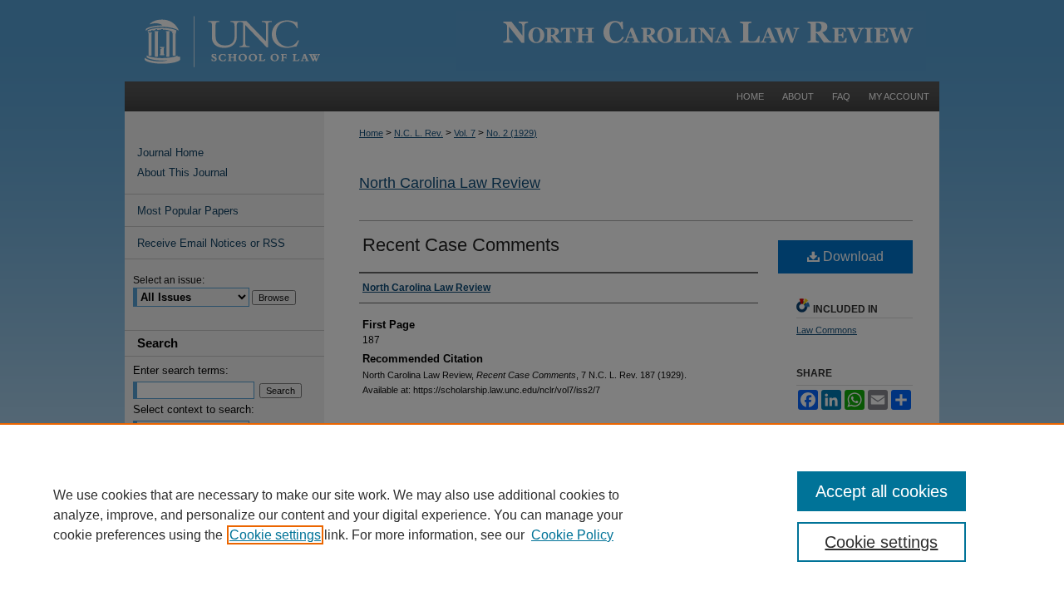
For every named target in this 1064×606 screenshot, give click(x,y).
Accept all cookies (881, 491)
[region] (532, 514)
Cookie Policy (572, 535)
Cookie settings (275, 535)
